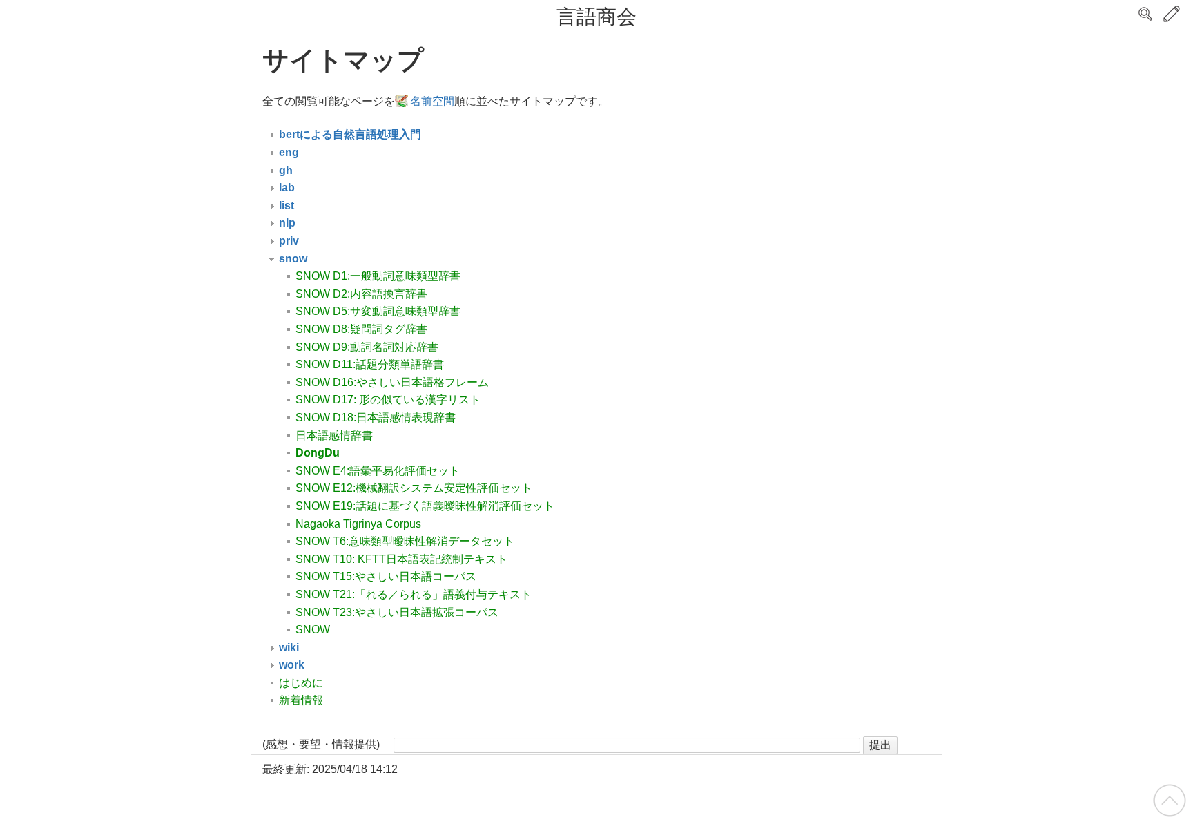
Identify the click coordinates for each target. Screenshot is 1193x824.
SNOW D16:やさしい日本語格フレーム (392, 382)
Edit (1171, 13)
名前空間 (432, 101)
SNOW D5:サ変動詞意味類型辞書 (377, 311)
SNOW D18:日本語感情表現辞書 (375, 417)
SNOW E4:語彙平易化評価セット (377, 471)
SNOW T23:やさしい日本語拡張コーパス (396, 612)
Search (1145, 13)
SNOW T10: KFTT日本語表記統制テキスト (401, 559)
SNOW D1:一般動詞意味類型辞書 (377, 276)
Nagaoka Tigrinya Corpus (358, 524)
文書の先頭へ (1169, 800)
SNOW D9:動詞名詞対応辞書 (366, 347)
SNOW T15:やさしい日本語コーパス (385, 576)
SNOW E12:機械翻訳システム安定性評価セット (413, 488)
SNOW (312, 629)
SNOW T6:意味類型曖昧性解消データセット (404, 541)
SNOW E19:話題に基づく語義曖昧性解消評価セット (424, 506)
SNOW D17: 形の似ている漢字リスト (388, 399)
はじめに (301, 683)
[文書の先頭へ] (1169, 799)
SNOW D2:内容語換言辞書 (361, 294)
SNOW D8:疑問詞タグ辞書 (361, 329)
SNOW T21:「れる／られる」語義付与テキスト (413, 594)
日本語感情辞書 (334, 435)
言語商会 (596, 17)
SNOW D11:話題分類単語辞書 (369, 364)
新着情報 (301, 700)
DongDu (317, 453)
